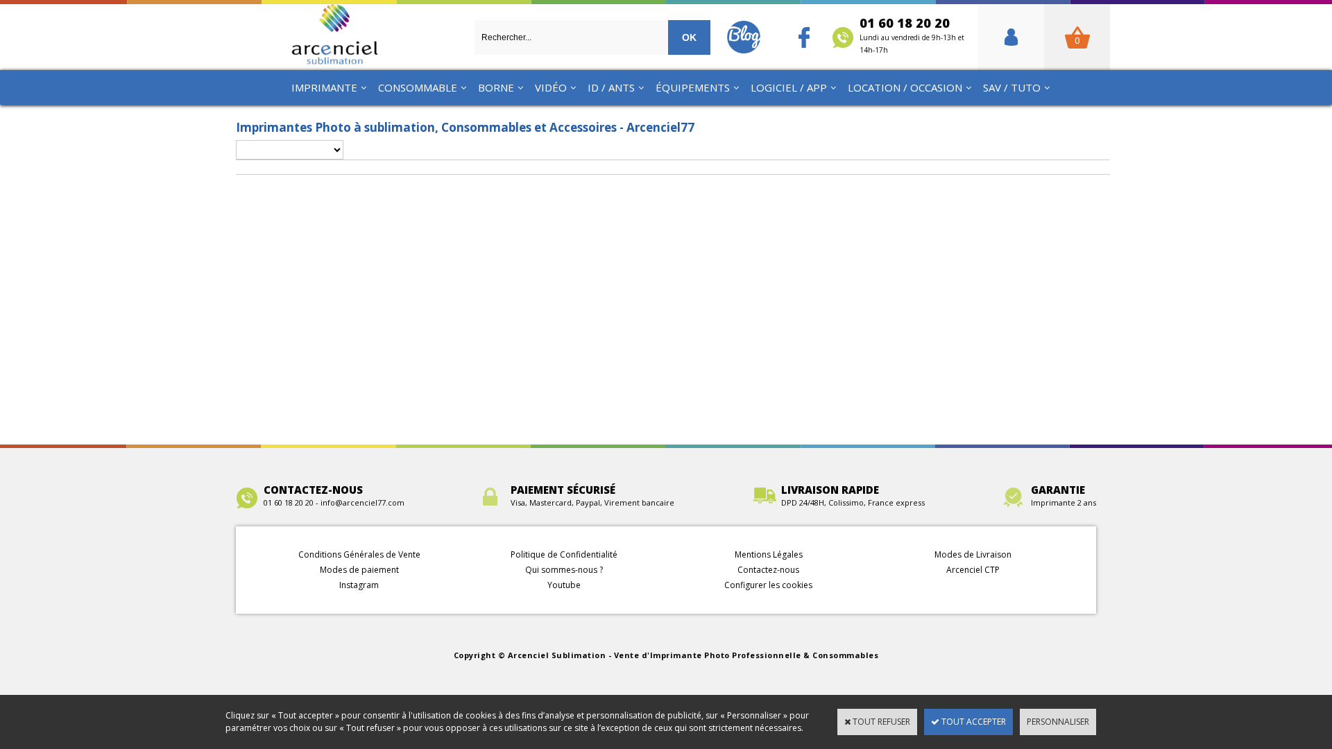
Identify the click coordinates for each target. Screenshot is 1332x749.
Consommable (417, 87)
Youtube (564, 585)
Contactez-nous (768, 570)
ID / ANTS (611, 87)
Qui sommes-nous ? (564, 570)
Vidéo (551, 87)
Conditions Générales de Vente (359, 554)
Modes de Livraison (972, 554)
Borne (496, 87)
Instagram (359, 585)
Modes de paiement (359, 570)
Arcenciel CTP (973, 570)
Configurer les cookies (768, 585)
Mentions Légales (769, 554)
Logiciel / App (789, 87)
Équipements (693, 87)
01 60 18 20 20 (912, 35)
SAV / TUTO (1012, 87)
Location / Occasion (905, 87)
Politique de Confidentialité (564, 554)
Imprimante (324, 87)
